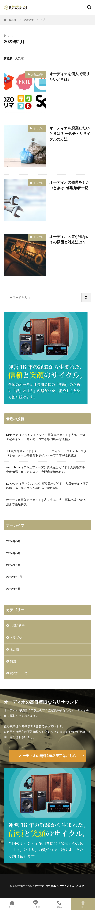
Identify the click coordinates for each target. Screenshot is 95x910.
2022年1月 (13, 588)
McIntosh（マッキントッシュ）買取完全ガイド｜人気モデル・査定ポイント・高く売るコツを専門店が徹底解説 (47, 437)
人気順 (19, 58)
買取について (19, 673)
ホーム (12, 906)
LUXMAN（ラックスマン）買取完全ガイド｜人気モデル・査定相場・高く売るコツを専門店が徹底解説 (47, 486)
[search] (86, 297)
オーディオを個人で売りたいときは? (69, 76)
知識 (13, 661)
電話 (59, 906)
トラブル (38, 128)
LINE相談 (35, 906)
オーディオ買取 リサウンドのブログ (60, 886)
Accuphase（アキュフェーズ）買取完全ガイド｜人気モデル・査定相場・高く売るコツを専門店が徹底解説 (47, 469)
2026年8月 (13, 541)
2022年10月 (14, 577)
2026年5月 (13, 565)
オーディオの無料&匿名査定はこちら (47, 755)
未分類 (14, 649)
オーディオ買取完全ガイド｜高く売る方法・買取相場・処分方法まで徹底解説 (47, 502)
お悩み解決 (37, 74)
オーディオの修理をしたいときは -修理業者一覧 (69, 185)
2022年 (29, 20)
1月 (43, 20)
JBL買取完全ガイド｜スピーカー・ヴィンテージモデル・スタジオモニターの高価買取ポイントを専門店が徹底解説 (46, 453)
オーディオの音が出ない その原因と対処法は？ (69, 239)
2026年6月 (13, 553)
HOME (12, 19)
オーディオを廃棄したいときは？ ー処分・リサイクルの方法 (69, 133)
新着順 (8, 58)
